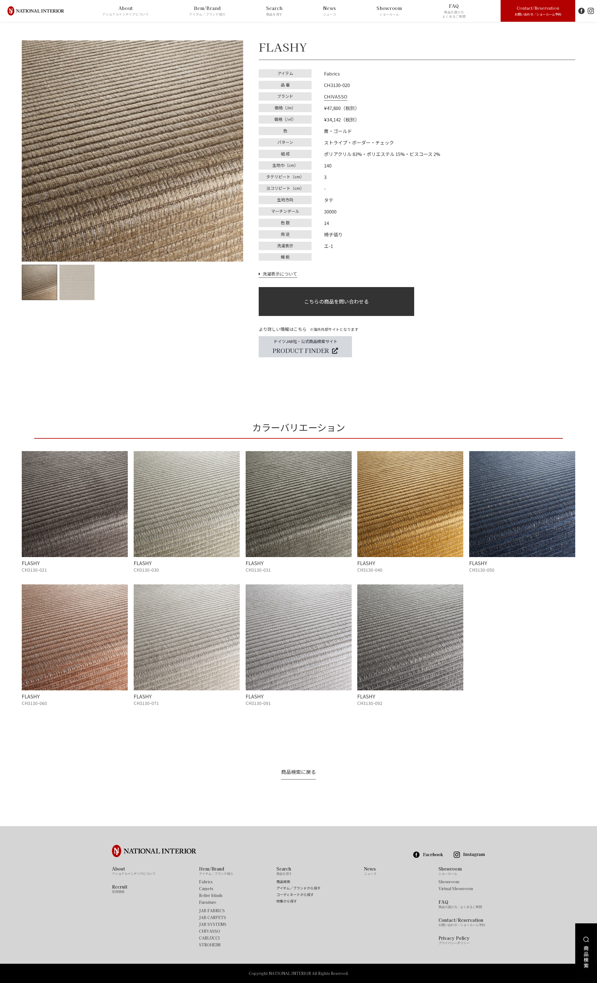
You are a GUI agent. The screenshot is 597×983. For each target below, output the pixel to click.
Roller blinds (211, 895)
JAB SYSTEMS (212, 924)
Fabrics (206, 882)
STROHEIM (209, 945)
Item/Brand (207, 11)
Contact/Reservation (538, 10)
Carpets (206, 888)
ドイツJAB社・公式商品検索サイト (305, 346)
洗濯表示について (278, 274)
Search (274, 11)
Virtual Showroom (455, 888)
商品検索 (283, 881)
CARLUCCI (209, 938)
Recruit (119, 889)
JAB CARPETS (212, 917)
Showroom (389, 11)
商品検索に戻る (298, 771)
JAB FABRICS (212, 910)
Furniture (207, 902)
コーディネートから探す (295, 894)
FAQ (453, 11)
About (125, 11)
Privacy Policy (454, 940)
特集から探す (286, 901)
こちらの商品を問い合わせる (336, 301)
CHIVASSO (335, 96)
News (329, 11)
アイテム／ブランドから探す (298, 888)
